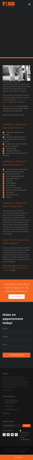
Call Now (18, 457)
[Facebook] (4, 434)
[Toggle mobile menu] (29, 4)
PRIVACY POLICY (7, 390)
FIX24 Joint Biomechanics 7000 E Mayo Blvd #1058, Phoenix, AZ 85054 (11, 401)
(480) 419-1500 (8, 406)
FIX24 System (11, 106)
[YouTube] (12, 434)
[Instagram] (8, 434)
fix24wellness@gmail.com (11, 409)
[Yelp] (16, 434)
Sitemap (6, 413)
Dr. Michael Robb (25, 439)
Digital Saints (22, 451)
